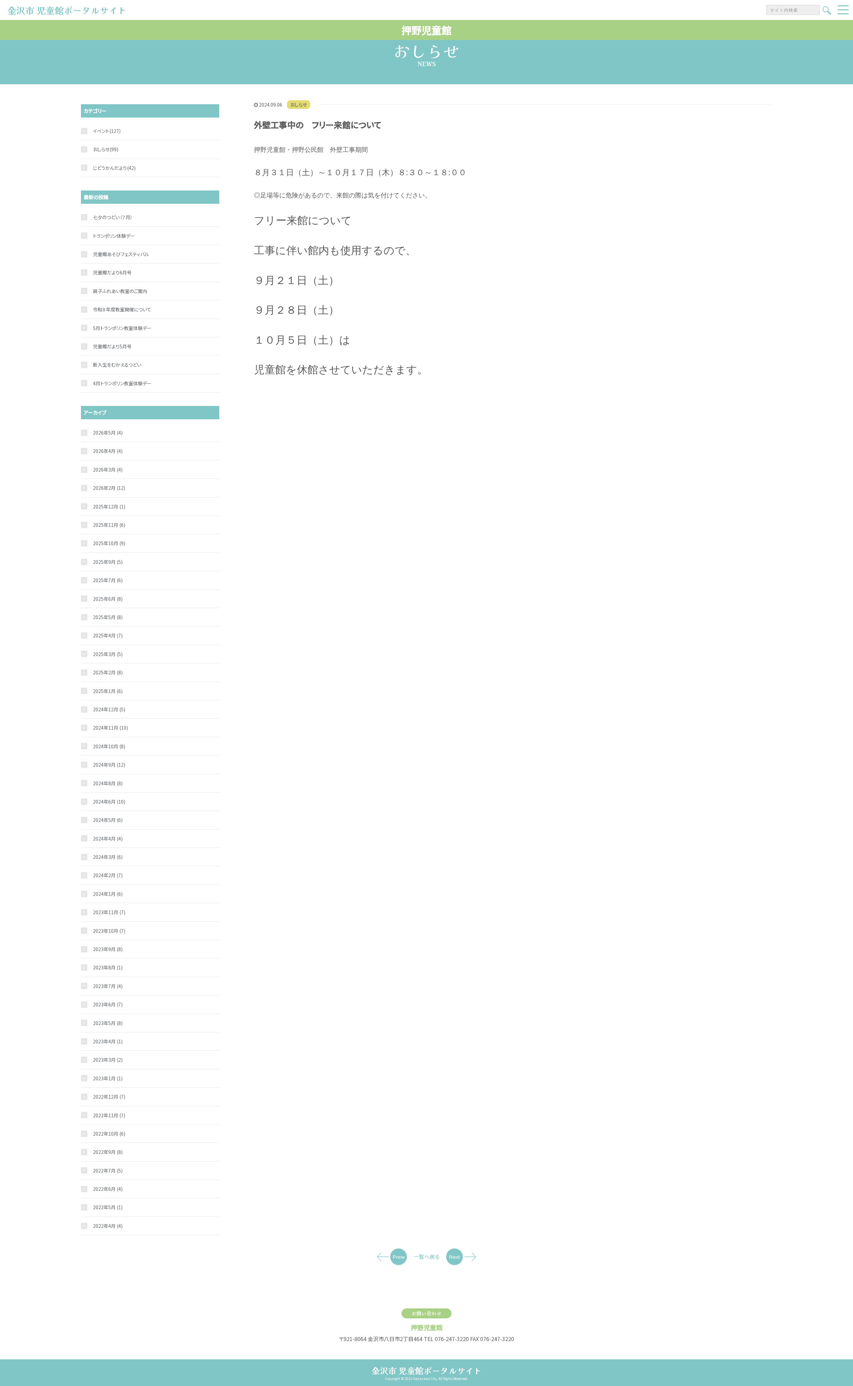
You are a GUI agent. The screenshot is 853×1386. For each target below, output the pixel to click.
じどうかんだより (110, 168)
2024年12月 (109, 709)
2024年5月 (108, 820)
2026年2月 (109, 488)
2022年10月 (109, 1133)
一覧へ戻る (426, 1256)
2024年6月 (109, 801)
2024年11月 (110, 727)
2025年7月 (108, 580)
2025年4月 (108, 635)
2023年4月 (108, 1041)
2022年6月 (108, 1189)
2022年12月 (109, 1096)
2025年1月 (108, 691)
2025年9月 (108, 561)
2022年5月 (108, 1207)
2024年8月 (108, 783)
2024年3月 (108, 857)
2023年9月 (108, 949)
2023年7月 (108, 986)
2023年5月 (108, 1023)
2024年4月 (108, 838)
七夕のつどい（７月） (113, 217)
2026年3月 (108, 469)
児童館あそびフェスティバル (121, 254)
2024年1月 (108, 893)
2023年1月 (108, 1078)
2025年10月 (109, 543)
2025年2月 (108, 672)
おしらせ (298, 104)
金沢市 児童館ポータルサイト (427, 1370)
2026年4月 (108, 451)
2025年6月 (108, 598)
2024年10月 (109, 746)
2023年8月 (108, 967)
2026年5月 (108, 432)
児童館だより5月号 (112, 346)
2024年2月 (108, 875)
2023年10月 (109, 930)
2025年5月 (108, 617)
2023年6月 (108, 1004)
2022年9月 (108, 1152)
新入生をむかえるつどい (117, 364)
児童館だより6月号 (112, 272)
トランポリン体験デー (114, 235)
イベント (101, 131)
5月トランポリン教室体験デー (122, 328)
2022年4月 (108, 1225)
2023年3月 (108, 1059)
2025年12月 (109, 506)
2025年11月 (109, 524)
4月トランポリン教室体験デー (122, 383)
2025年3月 (108, 654)
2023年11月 (109, 912)
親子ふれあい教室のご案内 (120, 291)
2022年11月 (109, 1115)
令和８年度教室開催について (122, 309)
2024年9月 (109, 764)
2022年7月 (108, 1170)
